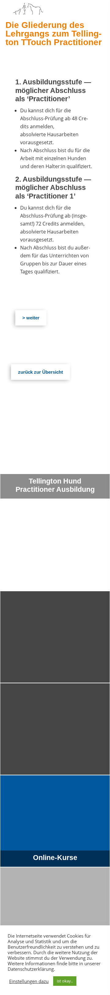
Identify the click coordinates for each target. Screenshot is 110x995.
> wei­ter (30, 317)
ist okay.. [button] (65, 981)
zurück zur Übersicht (40, 372)
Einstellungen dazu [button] (29, 981)
